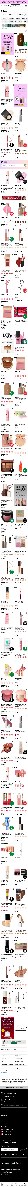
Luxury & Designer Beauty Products (13, 1082)
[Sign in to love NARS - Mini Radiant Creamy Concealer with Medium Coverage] (26, 817)
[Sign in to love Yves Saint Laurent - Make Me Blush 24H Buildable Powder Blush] (13, 742)
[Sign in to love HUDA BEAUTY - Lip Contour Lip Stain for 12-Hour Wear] (13, 280)
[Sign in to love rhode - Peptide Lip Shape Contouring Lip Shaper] (13, 561)
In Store (11, 21)
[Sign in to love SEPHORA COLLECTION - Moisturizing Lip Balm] (13, 793)
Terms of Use (10, 1170)
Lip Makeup (4, 1079)
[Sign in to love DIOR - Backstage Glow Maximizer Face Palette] (26, 536)
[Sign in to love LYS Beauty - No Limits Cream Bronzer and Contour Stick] (26, 135)
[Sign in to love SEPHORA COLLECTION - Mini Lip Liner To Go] (13, 135)
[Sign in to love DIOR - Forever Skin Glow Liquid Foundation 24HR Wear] (26, 889)
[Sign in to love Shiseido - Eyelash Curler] (26, 280)
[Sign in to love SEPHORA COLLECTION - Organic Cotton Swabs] (26, 510)
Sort (5, 21)
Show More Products (20, 1029)
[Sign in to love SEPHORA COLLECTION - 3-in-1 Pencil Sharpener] (26, 866)
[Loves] (22, 6)
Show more (4, 1072)
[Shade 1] (15, 52)
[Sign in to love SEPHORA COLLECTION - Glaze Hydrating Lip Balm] (13, 889)
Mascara (24, 1078)
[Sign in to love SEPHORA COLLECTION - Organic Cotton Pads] (13, 638)
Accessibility (17, 1170)
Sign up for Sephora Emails (8, 1146)
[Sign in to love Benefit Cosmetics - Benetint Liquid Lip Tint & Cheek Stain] (13, 991)
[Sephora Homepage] (5, 6)
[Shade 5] (26, 52)
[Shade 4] (23, 52)
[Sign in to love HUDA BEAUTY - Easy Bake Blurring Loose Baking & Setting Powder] (13, 109)
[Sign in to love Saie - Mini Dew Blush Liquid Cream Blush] (26, 331)
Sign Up (23, 1149)
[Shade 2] (18, 52)
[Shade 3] (20, 52)
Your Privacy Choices (5, 1172)
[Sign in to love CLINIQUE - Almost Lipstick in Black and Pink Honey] (26, 716)
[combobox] (15, 5)
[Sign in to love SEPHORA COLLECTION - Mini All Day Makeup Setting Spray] (13, 940)
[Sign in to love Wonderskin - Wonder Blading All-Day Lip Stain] (13, 716)
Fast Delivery (19, 21)
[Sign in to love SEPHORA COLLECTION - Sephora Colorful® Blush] (13, 690)
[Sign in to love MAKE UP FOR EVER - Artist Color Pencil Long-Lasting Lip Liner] (13, 966)
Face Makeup (21, 1079)
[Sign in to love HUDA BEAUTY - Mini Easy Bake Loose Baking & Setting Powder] (26, 171)
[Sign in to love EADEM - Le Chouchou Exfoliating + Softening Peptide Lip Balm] (13, 59)
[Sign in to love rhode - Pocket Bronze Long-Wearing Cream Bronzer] (26, 33)
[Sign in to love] (26, 59)
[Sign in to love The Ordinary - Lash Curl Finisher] (26, 843)
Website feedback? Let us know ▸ (14, 1087)
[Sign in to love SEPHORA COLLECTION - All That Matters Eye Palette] (13, 460)
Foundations (13, 1078)
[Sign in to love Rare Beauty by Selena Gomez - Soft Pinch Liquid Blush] (26, 793)
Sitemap (22, 1170)
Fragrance (19, 1078)
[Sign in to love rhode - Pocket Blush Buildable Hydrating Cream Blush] (13, 383)
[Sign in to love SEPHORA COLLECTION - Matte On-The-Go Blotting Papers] (26, 408)
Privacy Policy (4, 1170)
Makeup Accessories (12, 1079)
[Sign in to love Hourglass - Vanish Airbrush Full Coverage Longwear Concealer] (26, 229)
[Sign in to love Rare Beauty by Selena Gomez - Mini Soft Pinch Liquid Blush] (13, 434)
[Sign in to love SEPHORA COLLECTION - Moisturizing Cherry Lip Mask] (26, 306)
